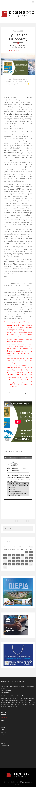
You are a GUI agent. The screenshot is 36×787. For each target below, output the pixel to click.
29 (26, 564)
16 (31, 558)
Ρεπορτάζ (23, 50)
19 (13, 561)
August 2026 (18, 547)
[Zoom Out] (17, 458)
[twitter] (13, 521)
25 (9, 564)
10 (5, 558)
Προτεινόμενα (14, 50)
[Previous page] (5, 458)
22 (26, 561)
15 (26, 558)
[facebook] (9, 521)
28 (22, 564)
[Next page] (8, 458)
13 (18, 558)
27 (18, 564)
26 (13, 564)
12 (13, 558)
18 (9, 561)
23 (31, 561)
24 (5, 564)
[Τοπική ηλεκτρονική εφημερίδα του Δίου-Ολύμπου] (18, 14)
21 (22, 561)
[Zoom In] (20, 458)
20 (18, 561)
